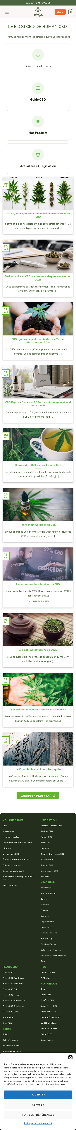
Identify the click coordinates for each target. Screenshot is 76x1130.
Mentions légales (11, 837)
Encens (44, 910)
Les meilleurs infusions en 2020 (38, 649)
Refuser (38, 1104)
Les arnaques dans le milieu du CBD (38, 584)
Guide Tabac (47, 1040)
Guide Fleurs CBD (49, 1006)
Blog (43, 989)
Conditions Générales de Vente (17, 842)
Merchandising (48, 893)
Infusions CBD (47, 859)
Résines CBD (47, 831)
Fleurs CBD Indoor (11, 995)
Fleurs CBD (8, 972)
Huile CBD (45, 848)
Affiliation (45, 978)
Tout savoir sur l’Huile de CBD (38, 524)
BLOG (60, 11)
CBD (5, 825)
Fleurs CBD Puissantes (13, 983)
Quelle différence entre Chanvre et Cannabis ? (38, 709)
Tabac (6, 1034)
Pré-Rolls (45, 876)
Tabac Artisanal (10, 1040)
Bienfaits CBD (47, 1000)
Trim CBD (7, 1023)
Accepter (38, 1094)
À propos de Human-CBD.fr (16, 859)
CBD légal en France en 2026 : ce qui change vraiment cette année (38, 404)
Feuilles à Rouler (48, 944)
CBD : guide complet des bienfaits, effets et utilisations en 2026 (38, 341)
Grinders (45, 916)
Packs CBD (46, 842)
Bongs (44, 899)
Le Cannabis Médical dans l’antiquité (38, 769)
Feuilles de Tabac (11, 1045)
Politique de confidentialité (38, 1123)
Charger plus (38, 795)
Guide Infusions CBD (50, 1017)
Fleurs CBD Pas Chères (13, 978)
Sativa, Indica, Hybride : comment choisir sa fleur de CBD (38, 215)
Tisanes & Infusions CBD (52, 854)
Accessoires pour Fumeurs (53, 955)
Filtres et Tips (47, 938)
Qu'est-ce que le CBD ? (13, 870)
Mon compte (8, 831)
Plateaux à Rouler (49, 932)
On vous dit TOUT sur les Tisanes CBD (38, 465)
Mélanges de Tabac (12, 1051)
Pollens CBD (46, 837)
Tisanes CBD (47, 865)
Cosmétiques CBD (49, 870)
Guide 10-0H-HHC (49, 1028)
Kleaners (45, 904)
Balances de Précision (51, 949)
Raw (43, 961)
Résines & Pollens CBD (51, 825)
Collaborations (48, 972)
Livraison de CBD (11, 854)
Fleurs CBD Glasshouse (14, 1000)
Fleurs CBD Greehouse (13, 1006)
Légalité (7, 848)
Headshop (46, 887)
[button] (70, 1057)
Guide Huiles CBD (49, 1011)
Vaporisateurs (47, 921)
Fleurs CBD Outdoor (12, 1011)
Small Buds (8, 1017)
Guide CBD (46, 994)
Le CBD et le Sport (49, 1023)
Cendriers (46, 927)
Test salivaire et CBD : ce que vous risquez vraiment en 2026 (38, 278)
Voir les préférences (38, 1114)
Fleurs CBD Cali (10, 989)
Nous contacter (10, 885)
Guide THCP (46, 1034)
